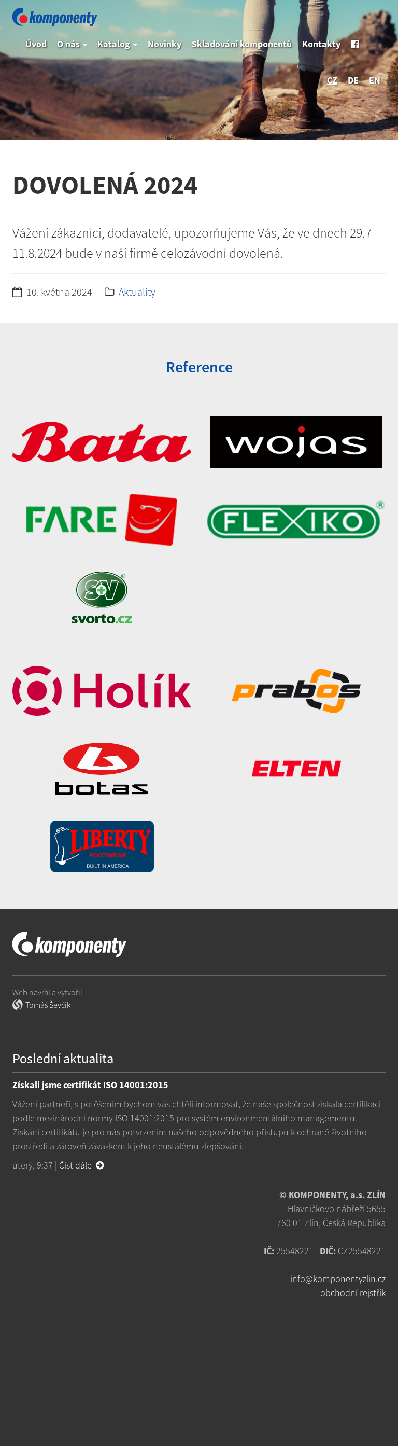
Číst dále (77, 1165)
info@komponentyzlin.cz (338, 1279)
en (374, 80)
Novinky (164, 44)
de (353, 80)
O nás (69, 44)
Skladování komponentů (242, 44)
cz (332, 80)
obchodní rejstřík (353, 1293)
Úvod (36, 44)
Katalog (114, 44)
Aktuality (137, 291)
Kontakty (321, 44)
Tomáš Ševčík (47, 1004)
